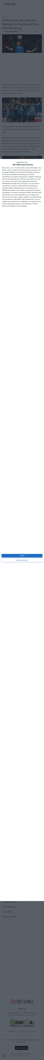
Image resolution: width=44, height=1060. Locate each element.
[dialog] (22, 530)
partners (13, 167)
